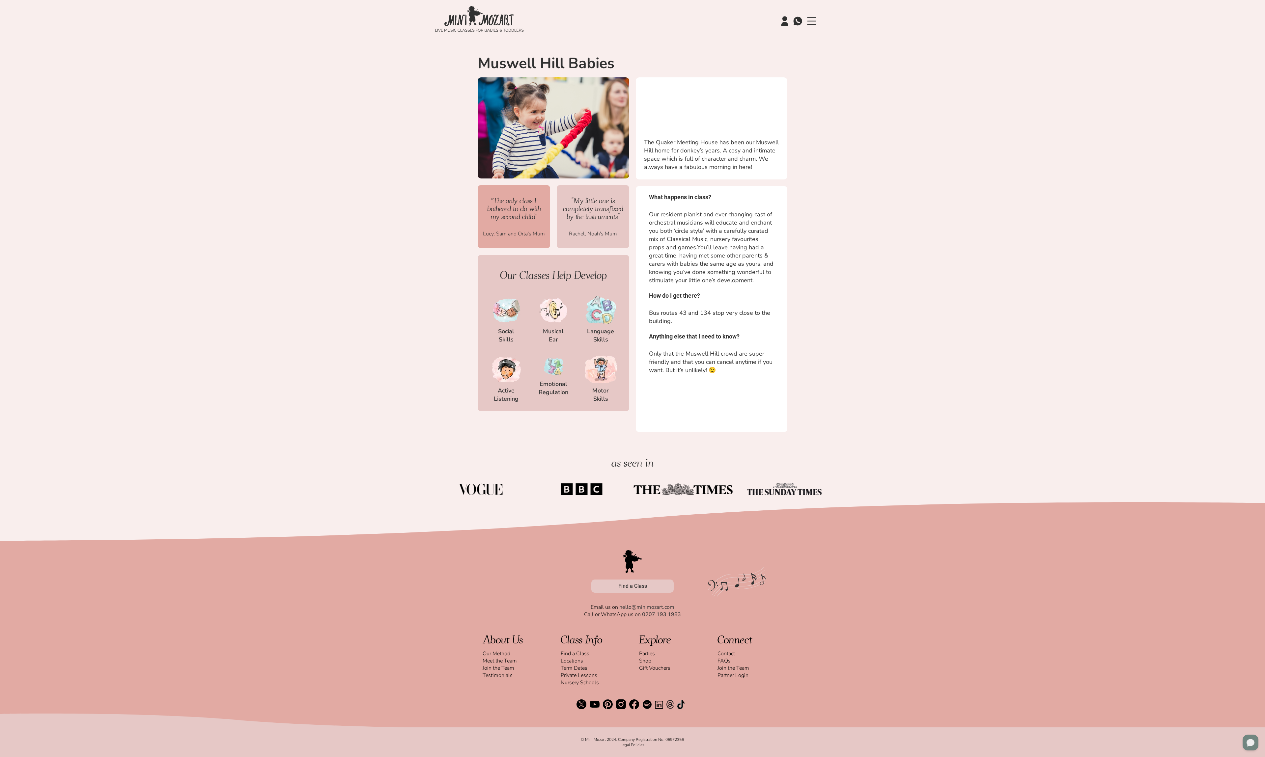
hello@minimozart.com (646, 607)
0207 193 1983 (661, 614)
